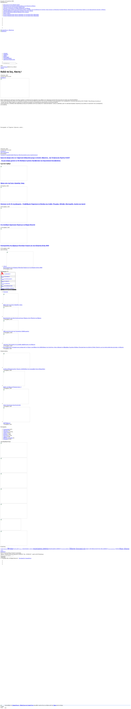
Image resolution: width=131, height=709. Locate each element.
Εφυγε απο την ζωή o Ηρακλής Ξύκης (11, 4)
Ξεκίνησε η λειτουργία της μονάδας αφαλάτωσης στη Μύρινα (16, 8)
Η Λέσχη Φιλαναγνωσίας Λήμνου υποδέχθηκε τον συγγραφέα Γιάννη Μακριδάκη (21, 14)
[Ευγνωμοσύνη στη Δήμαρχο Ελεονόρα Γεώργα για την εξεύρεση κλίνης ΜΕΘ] (14, 242)
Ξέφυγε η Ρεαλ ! (6, 13)
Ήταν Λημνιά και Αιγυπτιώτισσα (12, 405)
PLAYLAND (16, 548)
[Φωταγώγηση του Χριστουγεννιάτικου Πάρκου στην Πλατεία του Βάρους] (10, 316)
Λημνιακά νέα (80, 549)
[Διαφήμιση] (3, 31)
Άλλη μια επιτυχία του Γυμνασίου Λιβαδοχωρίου (14, 7)
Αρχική (2, 66)
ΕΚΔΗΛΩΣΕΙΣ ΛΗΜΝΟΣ (41, 549)
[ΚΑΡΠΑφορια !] (16, 421)
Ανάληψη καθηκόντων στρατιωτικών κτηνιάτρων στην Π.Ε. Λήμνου (18, 10)
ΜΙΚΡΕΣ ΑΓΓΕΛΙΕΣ (8, 437)
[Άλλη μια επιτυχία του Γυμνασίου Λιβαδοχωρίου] (10, 329)
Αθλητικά (5, 430)
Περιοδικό (5, 439)
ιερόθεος (2, 550)
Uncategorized (6, 429)
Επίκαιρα (5, 434)
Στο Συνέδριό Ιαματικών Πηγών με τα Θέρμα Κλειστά (18, 225)
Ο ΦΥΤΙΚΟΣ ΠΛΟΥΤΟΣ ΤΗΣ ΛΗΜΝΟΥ (98, 548)
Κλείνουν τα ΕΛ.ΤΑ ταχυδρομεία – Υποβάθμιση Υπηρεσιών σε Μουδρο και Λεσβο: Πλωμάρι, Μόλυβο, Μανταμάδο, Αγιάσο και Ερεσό (43, 204)
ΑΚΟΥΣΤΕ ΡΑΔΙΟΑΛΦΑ (9, 59)
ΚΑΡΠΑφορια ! (6, 423)
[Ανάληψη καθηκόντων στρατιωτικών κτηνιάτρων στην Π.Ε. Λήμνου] (14, 518)
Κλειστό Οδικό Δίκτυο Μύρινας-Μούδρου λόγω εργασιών (16, 12)
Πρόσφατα (5, 291)
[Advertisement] (65, 42)
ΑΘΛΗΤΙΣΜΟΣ (25, 548)
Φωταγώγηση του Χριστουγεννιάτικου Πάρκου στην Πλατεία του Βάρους (19, 5)
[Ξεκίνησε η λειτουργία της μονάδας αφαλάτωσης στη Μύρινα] (10, 343)
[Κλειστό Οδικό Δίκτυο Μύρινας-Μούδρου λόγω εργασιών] (11, 530)
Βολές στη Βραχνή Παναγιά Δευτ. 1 (12, 387)
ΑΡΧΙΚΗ (5, 53)
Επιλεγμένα (5, 435)
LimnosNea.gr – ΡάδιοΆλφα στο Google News (23, 705)
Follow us (3, 551)
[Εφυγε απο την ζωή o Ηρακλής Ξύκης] (14, 180)
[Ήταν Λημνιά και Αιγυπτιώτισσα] (16, 403)
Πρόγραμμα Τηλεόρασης (8, 289)
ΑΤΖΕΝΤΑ (31, 548)
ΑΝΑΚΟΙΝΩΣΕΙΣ (7, 58)
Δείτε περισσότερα (5, 152)
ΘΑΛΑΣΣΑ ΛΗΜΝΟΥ (65, 548)
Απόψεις (5, 433)
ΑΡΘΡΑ (5, 55)
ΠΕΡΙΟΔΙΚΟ (6, 57)
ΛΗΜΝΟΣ (5, 54)
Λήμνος (5, 66)
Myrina (10, 549)
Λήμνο (54, 705)
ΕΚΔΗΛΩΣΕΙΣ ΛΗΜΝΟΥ (55, 548)
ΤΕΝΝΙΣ (117, 548)
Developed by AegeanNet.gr (25, 558)
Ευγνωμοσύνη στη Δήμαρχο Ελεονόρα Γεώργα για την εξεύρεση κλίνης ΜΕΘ (25, 245)
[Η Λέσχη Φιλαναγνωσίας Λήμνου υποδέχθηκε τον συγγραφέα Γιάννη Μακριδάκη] (16, 367)
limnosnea (5, 548)
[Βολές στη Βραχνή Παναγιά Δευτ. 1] (14, 385)
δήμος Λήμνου (124, 549)
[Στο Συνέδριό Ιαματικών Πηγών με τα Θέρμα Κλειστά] (14, 222)
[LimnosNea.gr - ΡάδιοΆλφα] (7, 30)
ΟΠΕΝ (87, 548)
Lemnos (2, 548)
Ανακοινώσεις (6, 431)
